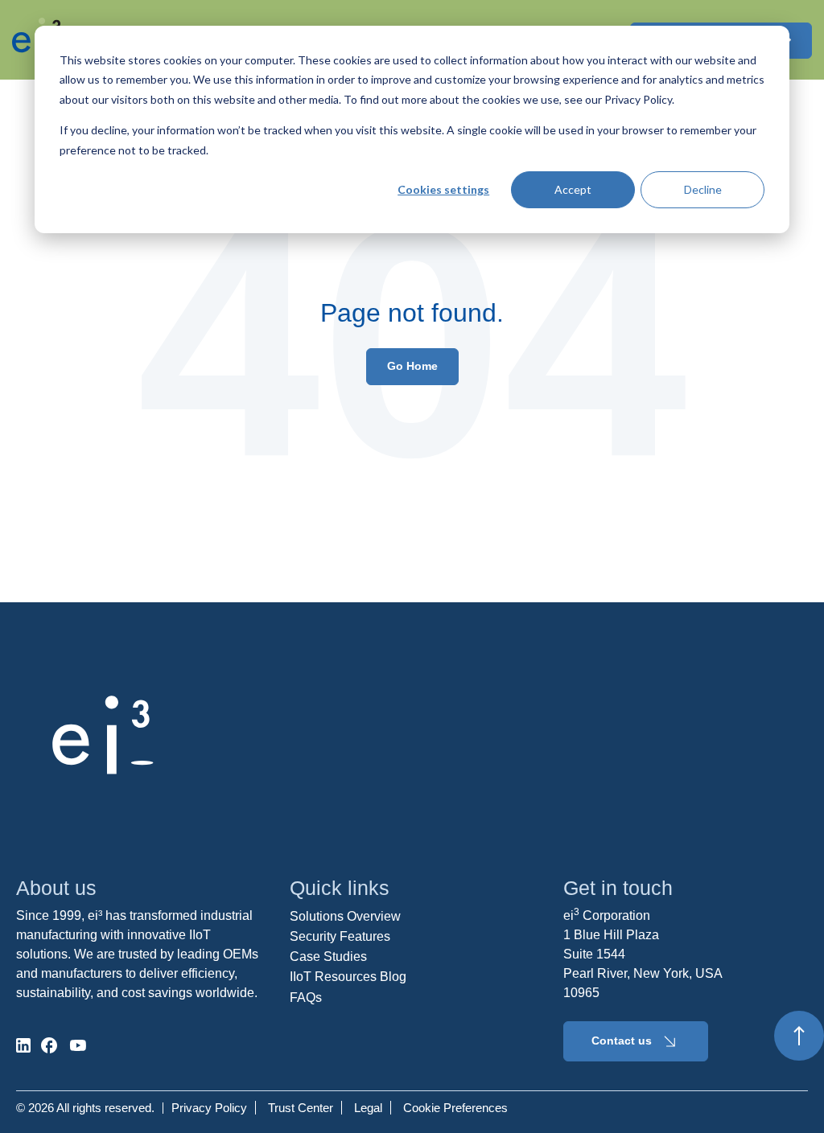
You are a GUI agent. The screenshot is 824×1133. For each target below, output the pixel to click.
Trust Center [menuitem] (300, 1108)
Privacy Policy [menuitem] (209, 1108)
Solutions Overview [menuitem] (345, 916)
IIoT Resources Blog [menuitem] (348, 976)
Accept (572, 189)
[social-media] (23, 1045)
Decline (703, 189)
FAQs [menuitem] (306, 997)
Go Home (412, 365)
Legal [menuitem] (368, 1108)
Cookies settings (443, 189)
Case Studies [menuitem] (328, 956)
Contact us (621, 1040)
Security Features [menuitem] (340, 936)
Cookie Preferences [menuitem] (455, 1108)
